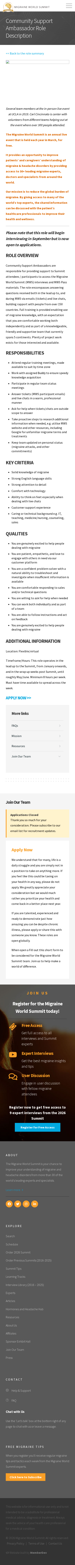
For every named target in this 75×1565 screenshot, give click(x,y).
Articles (10, 1301)
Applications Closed (24, 814)
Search (10, 1236)
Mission (17, 736)
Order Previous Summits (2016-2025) (29, 1260)
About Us (11, 1325)
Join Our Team (21, 756)
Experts (10, 1293)
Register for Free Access (38, 1127)
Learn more (13, 1190)
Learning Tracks (15, 1276)
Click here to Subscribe (26, 1477)
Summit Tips (13, 1268)
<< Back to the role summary (25, 53)
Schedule (12, 1244)
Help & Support (21, 1390)
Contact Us (55, 1543)
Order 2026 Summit (18, 1252)
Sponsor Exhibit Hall (18, 1341)
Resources (18, 746)
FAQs (15, 725)
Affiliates (11, 1333)
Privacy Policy (15, 1543)
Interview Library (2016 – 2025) (25, 1285)
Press (9, 1358)
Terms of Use (36, 1543)
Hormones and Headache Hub (24, 1309)
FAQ (14, 1400)
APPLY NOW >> (18, 698)
